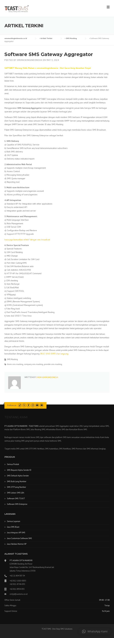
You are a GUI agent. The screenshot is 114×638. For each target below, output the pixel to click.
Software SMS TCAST (16, 498)
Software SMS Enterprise (17, 504)
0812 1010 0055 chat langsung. (54, 353)
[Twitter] (24, 405)
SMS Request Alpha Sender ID (19, 470)
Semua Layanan (13, 521)
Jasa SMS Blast (13, 527)
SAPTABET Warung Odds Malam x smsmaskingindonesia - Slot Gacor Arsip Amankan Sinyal (47, 68)
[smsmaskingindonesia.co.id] (16, 8)
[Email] (41, 405)
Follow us (11, 405)
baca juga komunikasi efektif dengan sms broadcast (27, 239)
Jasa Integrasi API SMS (16, 532)
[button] (95, 631)
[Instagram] (33, 405)
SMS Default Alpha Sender (18, 475)
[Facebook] (28, 405)
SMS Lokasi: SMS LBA (15, 492)
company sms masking (33, 364)
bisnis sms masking (15, 364)
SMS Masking (12, 359)
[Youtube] (37, 405)
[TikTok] (20, 405)
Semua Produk (13, 464)
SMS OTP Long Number (16, 487)
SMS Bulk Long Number (16, 481)
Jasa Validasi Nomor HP (16, 544)
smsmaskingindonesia (29, 60)
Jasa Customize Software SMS (19, 538)
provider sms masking (53, 364)
